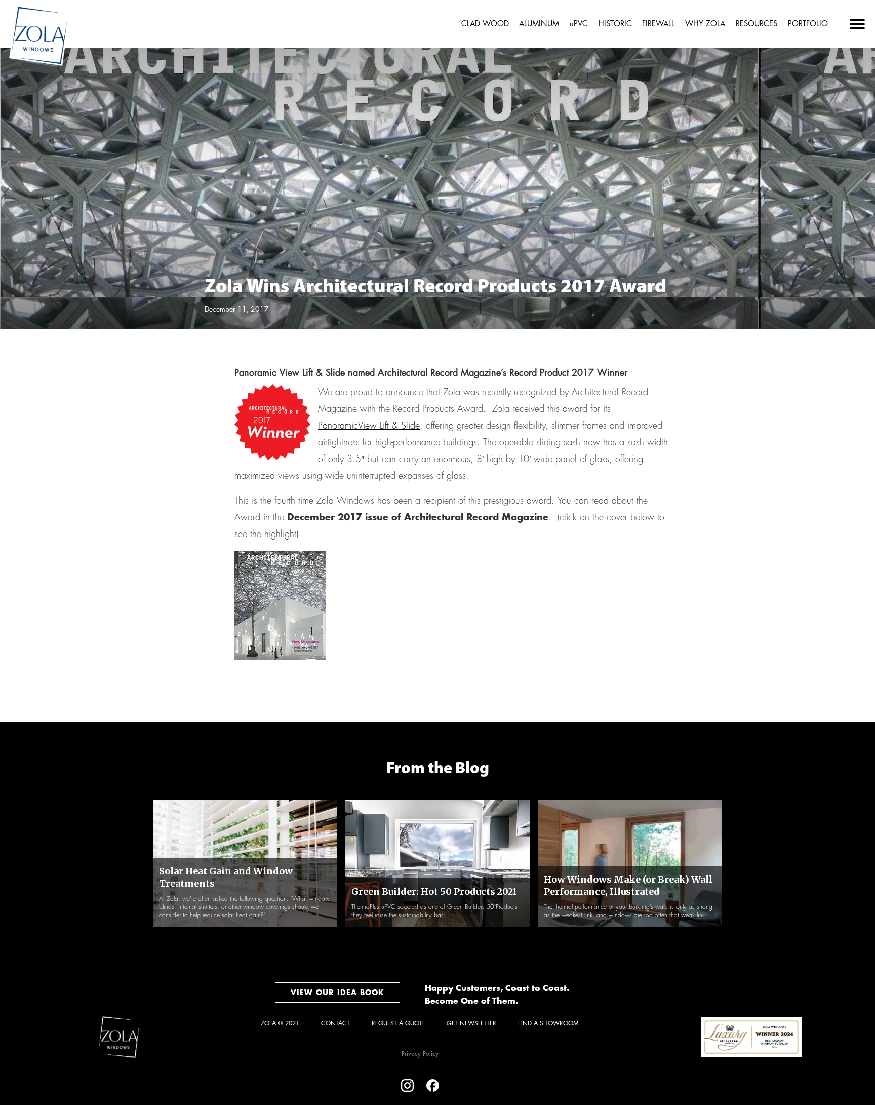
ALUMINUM (539, 24)
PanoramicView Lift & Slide (369, 425)
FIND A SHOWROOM (548, 1023)
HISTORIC (615, 24)
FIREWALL (658, 24)
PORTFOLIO (808, 24)
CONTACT (335, 1023)
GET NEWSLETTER (471, 1023)
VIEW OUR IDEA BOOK (337, 992)
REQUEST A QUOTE (398, 1023)
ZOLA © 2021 (280, 1023)
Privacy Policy (420, 1054)
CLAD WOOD (485, 24)
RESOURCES (756, 24)
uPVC (579, 24)
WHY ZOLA (705, 24)
